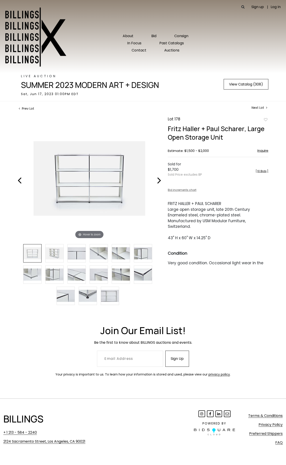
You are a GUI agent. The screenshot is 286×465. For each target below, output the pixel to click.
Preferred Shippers (266, 433)
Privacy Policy (271, 424)
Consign (181, 35)
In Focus (134, 43)
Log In (276, 6)
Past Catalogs (171, 43)
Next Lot (258, 108)
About (128, 35)
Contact (139, 50)
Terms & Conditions (265, 415)
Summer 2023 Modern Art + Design (90, 85)
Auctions (171, 50)
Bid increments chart (182, 190)
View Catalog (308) (246, 84)
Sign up (257, 6)
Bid (153, 35)
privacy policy (219, 374)
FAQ (279, 442)
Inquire (262, 150)
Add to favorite (265, 119)
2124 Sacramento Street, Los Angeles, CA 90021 (44, 441)
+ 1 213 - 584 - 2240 (20, 432)
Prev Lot (27, 108)
